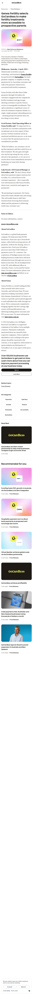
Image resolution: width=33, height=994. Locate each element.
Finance (24, 404)
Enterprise (8, 409)
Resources (4, 9)
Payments (8, 399)
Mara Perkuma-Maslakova (15, 49)
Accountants (24, 409)
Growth (8, 404)
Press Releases (15, 9)
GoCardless (8, 415)
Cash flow (24, 399)
